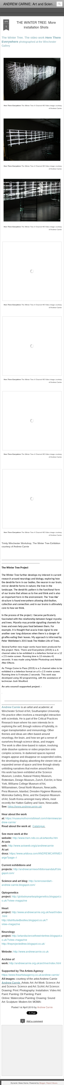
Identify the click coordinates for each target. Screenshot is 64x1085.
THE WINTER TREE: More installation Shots (36, 24)
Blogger (42, 1083)
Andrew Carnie (45, 1007)
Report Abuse (51, 1083)
